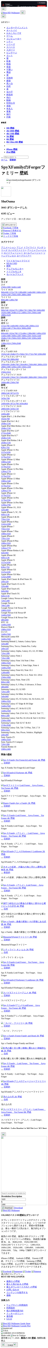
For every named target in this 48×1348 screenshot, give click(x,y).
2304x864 (23, 364)
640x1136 (5, 514)
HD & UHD (11, 263)
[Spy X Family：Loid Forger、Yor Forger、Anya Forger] (2, 1069)
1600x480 (5, 382)
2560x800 (23, 377)
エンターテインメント (17, 27)
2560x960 (32, 364)
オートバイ (11, 30)
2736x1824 (16, 328)
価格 (8, 1295)
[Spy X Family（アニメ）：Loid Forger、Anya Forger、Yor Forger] (2, 839)
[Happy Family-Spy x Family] (2, 806)
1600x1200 (16, 336)
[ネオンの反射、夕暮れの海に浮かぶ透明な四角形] (2, 873)
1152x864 (22, 333)
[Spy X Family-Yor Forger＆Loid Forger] (2, 763)
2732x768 (32, 354)
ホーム (4, 160)
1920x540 (5, 354)
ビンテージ (11, 53)
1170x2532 (6, 457)
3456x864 (23, 403)
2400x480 (5, 414)
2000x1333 (34, 326)
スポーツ (10, 50)
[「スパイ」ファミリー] (2, 1026)
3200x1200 (16, 367)
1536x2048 (6, 725)
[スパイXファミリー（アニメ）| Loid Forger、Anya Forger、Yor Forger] (2, 1115)
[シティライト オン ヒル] (2, 953)
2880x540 (5, 393)
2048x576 (14, 354)
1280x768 (13, 300)
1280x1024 (6, 343)
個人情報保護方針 (14, 1311)
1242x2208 (6, 524)
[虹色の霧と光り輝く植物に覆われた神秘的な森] (2, 1054)
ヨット (9, 55)
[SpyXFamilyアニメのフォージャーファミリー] (2, 1087)
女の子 (9, 92)
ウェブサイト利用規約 (17, 1305)
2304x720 (14, 377)
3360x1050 (42, 377)
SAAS (9, 1319)
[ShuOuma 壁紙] (6, 196)
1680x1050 (41, 292)
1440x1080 (6, 336)
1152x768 (5, 326)
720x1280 (5, 601)
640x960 (5, 553)
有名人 (9, 108)
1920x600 (5, 377)
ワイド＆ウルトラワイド (18, 261)
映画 (8, 64)
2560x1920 (16, 338)
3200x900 (41, 354)
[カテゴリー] (3, 9)
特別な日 (10, 103)
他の (8, 97)
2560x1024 (6, 372)
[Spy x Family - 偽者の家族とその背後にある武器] (2, 927)
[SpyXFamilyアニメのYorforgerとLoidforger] (2, 857)
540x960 (5, 696)
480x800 (5, 620)
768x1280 (5, 605)
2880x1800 (26, 295)
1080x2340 (6, 462)
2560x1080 (6, 287)
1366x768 (31, 310)
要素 (8, 111)
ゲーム (9, 36)
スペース (10, 47)
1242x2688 (6, 577)
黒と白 (9, 83)
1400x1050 (41, 333)
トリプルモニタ (13, 271)
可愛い (9, 69)
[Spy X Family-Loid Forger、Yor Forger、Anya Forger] (2, 968)
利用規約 (10, 1308)
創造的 (9, 95)
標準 (8, 266)
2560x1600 (16, 295)
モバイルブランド (14, 274)
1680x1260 (26, 336)
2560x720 (23, 354)
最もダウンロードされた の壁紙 (21, 1287)
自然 (8, 86)
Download (8, 1208)
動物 (8, 100)
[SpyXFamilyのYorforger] (2, 776)
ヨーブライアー (24, 256)
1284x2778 (6, 471)
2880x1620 (6, 315)
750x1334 (5, 519)
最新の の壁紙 (13, 1281)
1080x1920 (6, 534)
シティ (9, 41)
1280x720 (22, 310)
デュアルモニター (14, 269)
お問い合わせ (12, 1290)
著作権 (9, 1316)
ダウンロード (10, 225)
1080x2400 (6, 749)
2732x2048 (6, 433)
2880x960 (14, 359)
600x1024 (5, 730)
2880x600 (5, 409)
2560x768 (14, 382)
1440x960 (14, 326)
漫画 (8, 106)
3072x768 (14, 403)
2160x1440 (6, 328)
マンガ (40, 247)
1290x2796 (6, 505)
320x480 (5, 510)
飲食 (8, 61)
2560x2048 (16, 343)
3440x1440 (16, 287)
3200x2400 (36, 338)
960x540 (5, 310)
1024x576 (13, 310)
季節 (8, 72)
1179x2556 (6, 500)
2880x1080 (6, 367)
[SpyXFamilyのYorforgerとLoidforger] (2, 983)
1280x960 (31, 333)
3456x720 (14, 409)
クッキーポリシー (14, 1313)
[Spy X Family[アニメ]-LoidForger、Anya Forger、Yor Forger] (2, 1011)
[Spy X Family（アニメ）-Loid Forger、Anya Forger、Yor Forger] (2, 891)
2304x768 (5, 359)
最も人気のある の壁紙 (17, 1284)
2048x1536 (6, 338)
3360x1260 (26, 367)
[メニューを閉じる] (3, 16)
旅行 (8, 114)
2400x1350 (26, 312)
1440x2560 (6, 615)
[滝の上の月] (2, 1100)
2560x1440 (36, 312)
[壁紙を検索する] (2, 157)
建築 (8, 81)
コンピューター (13, 39)
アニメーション (8, 247)
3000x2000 (26, 328)
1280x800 (22, 292)
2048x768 (14, 364)
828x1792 (5, 447)
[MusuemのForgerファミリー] (2, 940)
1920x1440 (36, 336)
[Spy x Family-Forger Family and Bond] (2, 1039)
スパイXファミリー (17, 250)
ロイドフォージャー (13, 253)
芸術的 (9, 78)
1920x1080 (6, 312)
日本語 (10, 1345)
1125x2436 (6, 452)
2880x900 (32, 377)
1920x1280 (24, 326)
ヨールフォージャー (33, 253)
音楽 (8, 67)
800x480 (5, 300)
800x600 (5, 333)
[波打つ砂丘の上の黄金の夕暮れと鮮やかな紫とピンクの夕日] (2, 909)
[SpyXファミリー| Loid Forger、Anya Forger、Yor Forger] (2, 791)
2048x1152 (16, 312)
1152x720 (13, 292)
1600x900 (40, 310)
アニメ (20, 247)
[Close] (3, 1134)
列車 (8, 117)
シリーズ (10, 44)
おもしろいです (13, 33)
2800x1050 (42, 364)
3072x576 (14, 393)
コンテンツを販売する (17, 1292)
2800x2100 (26, 338)
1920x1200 (6, 295)
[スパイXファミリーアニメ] (2, 996)
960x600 (5, 292)
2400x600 (5, 403)
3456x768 (5, 398)
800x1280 (5, 682)
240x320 (5, 581)
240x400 (5, 735)
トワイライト (29, 247)
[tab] (26, 260)
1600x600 (5, 364)
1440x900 (31, 292)
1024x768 (13, 333)
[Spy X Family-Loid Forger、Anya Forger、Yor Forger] (2, 821)
